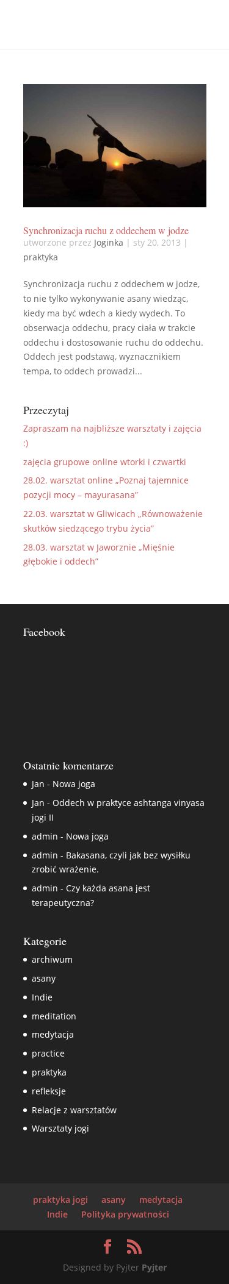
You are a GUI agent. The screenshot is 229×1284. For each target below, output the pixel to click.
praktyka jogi (60, 1199)
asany (44, 978)
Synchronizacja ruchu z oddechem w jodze (106, 230)
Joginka (108, 242)
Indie (42, 997)
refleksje (49, 1091)
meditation (54, 1016)
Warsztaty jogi (60, 1128)
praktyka (40, 257)
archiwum (52, 959)
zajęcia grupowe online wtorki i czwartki (104, 462)
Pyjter (154, 1267)
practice (48, 1053)
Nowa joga (74, 784)
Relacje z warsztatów (74, 1110)
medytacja (53, 1034)
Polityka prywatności (125, 1214)
